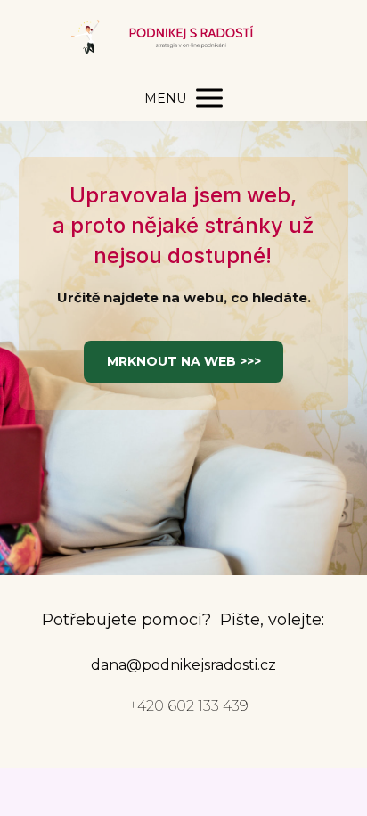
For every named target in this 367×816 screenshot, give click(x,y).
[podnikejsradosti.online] (183, 37)
